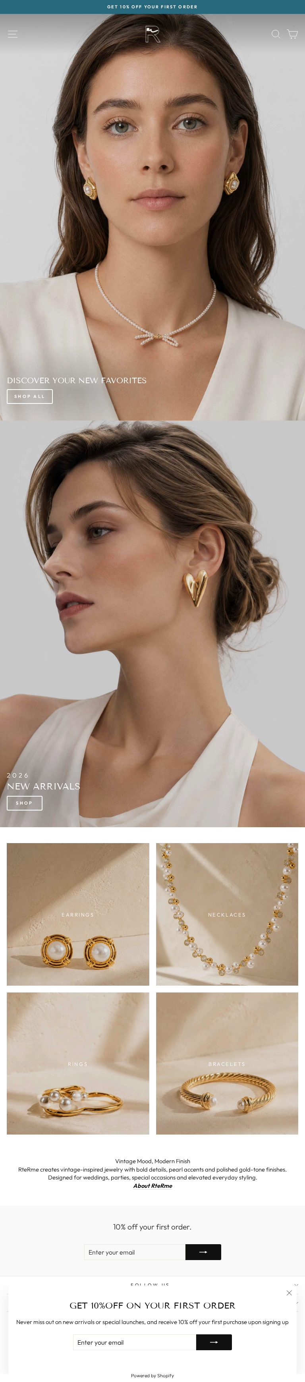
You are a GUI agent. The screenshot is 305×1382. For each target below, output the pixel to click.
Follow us (150, 1285)
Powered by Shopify (152, 1375)
